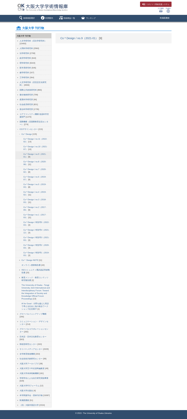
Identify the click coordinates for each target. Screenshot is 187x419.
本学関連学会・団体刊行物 (31, 395)
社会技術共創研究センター (31, 359)
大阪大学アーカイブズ (29, 363)
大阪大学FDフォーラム (30, 386)
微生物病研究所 (27, 95)
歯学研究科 (25, 72)
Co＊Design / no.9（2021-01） (79, 38)
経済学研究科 (26, 58)
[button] (26, 18)
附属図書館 (164, 18)
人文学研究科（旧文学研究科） (33, 41)
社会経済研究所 (27, 104)
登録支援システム (157, 4)
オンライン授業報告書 (31, 265)
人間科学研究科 (27, 48)
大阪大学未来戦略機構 (29, 373)
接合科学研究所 (27, 109)
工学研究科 (25, 77)
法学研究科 (25, 53)
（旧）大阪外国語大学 (29, 405)
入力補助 (161, 8)
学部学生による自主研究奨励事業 (34, 378)
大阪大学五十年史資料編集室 (32, 368)
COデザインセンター (29, 129)
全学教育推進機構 (27, 354)
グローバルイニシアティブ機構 (33, 314)
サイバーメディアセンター (31, 349)
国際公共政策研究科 (28, 90)
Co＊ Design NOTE (30, 260)
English (168, 8)
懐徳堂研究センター (28, 344)
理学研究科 (25, 63)
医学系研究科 (26, 68)
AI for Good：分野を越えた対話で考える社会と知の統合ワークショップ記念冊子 (35, 306)
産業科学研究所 (27, 99)
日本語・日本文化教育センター (33, 337)
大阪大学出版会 (27, 390)
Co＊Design (26, 134)
